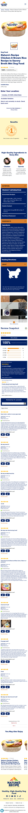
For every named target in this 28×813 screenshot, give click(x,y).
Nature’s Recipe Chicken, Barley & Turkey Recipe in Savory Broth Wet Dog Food (10, 762)
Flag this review (4, 437)
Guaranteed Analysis (8, 194)
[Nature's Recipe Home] (14, 782)
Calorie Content (7, 206)
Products (7, 9)
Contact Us (20, 799)
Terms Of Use (18, 803)
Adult (4, 264)
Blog (11, 799)
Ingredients (6, 221)
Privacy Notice (9, 803)
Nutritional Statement (9, 216)
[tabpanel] (14, 201)
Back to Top (14, 722)
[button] (6, 587)
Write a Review (14, 337)
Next (14, 725)
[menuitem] (7, 796)
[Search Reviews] (25, 403)
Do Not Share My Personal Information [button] (14, 805)
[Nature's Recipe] (4, 4)
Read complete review (6, 377)
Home (2, 9)
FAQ (15, 799)
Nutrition (5, 186)
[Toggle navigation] (25, 4)
